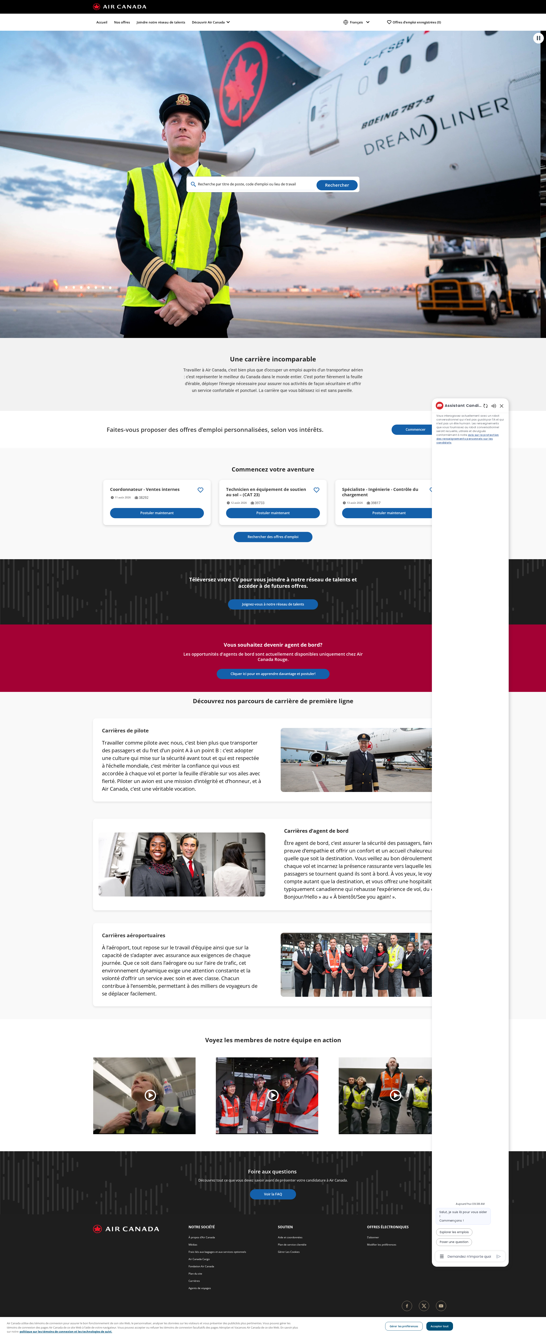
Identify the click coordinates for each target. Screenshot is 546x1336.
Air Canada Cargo (199, 1259)
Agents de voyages (200, 1288)
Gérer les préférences (404, 1326)
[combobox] (251, 184)
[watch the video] (150, 1096)
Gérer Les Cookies (289, 1252)
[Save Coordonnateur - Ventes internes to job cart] (200, 490)
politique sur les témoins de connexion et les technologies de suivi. (66, 1331)
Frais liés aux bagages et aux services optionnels (217, 1252)
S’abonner (373, 1237)
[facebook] (407, 1306)
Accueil (101, 22)
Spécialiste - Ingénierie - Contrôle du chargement (380, 492)
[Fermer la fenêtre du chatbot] (501, 406)
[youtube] (441, 1306)
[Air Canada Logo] (119, 6)
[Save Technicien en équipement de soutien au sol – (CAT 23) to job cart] (316, 490)
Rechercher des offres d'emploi (273, 536)
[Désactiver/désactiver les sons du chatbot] (494, 406)
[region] (470, 830)
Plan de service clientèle (292, 1244)
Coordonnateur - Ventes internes (145, 489)
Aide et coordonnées (290, 1237)
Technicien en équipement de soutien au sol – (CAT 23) (266, 492)
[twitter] (424, 1306)
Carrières (194, 1281)
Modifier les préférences (381, 1244)
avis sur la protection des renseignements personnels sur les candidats (467, 438)
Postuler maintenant (157, 513)
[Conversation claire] (485, 406)
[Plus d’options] (441, 1256)
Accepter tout (440, 1326)
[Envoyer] (498, 1256)
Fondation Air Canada (201, 1266)
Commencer (415, 429)
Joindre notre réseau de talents (161, 22)
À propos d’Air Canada (202, 1237)
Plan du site (195, 1273)
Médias (193, 1244)
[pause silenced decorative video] (538, 38)
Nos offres (122, 22)
